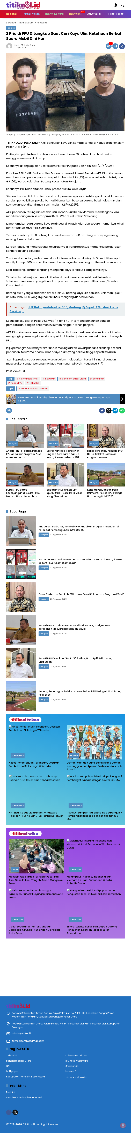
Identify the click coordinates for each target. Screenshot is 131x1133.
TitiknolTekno (17, 755)
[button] (115, 5)
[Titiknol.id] (23, 5)
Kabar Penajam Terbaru (34, 388)
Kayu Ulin (50, 378)
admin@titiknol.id (22, 1033)
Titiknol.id (34, 383)
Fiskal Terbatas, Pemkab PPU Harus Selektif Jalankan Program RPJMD (105, 454)
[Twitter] (109, 410)
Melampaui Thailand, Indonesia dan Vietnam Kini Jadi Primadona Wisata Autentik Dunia (89, 880)
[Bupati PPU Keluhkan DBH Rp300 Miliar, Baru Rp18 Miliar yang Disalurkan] (65, 474)
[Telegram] (115, 410)
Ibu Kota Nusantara (77, 1061)
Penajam (11, 27)
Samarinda (72, 1066)
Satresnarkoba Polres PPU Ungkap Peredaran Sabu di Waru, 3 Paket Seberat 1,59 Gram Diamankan (63, 454)
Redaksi (10, 1092)
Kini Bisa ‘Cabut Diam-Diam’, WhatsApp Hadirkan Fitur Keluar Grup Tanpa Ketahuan (36, 814)
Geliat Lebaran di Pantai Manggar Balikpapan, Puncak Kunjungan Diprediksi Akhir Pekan (34, 930)
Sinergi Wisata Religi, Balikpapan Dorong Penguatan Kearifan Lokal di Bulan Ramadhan (92, 930)
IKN (8, 1066)
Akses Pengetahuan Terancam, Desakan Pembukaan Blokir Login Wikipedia (34, 764)
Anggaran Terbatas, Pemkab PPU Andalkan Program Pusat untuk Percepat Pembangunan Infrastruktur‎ (24, 454)
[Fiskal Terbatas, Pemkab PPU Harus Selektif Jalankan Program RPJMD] (106, 436)
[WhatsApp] (122, 410)
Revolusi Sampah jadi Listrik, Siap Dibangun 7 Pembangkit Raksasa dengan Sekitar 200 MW (94, 816)
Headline (73, 755)
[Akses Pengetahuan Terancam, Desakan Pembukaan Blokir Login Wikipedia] (36, 742)
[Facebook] (102, 410)
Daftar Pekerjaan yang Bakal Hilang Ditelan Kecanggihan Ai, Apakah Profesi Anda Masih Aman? (94, 766)
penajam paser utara (74, 378)
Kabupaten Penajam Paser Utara (25, 1076)
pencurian (98, 378)
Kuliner (14, 869)
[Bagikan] (122, 46)
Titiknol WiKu (75, 869)
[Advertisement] (65, 965)
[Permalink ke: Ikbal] (10, 46)
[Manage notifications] (123, 1125)
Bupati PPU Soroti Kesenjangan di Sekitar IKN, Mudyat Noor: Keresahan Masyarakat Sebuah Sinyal (23, 493)
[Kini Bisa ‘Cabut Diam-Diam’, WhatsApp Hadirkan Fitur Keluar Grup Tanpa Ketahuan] (36, 792)
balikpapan (12, 1071)
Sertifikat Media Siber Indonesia (24, 1097)
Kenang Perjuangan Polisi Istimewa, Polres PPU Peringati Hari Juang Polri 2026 (105, 493)
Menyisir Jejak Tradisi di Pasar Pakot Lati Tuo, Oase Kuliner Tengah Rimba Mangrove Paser (36, 880)
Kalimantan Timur (28, 378)
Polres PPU (17, 383)
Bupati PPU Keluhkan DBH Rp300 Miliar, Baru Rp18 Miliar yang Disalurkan (64, 493)
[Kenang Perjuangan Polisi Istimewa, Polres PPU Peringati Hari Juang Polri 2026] (106, 474)
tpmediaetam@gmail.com (28, 1041)
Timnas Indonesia (76, 1077)
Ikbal (16, 45)
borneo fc (71, 1071)
